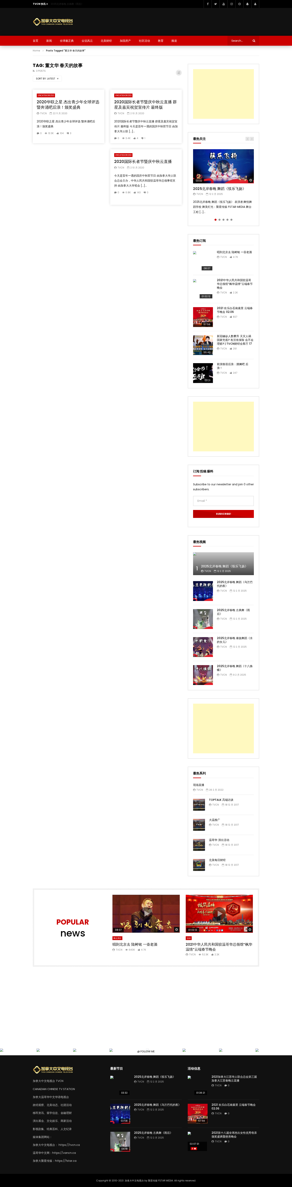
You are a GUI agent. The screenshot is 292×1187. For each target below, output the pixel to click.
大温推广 (214, 820)
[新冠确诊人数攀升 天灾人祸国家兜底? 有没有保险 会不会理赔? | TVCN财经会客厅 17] (203, 345)
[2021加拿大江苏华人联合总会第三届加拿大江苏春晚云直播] (198, 1086)
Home (36, 50)
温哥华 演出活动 (219, 840)
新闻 (49, 41)
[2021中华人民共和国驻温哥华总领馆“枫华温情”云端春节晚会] (203, 289)
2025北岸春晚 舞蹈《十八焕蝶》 (235, 668)
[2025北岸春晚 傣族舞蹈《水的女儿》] (203, 647)
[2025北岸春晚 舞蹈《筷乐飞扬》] (223, 563)
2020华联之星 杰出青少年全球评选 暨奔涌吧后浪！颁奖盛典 (68, 104)
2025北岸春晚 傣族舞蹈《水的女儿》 (235, 640)
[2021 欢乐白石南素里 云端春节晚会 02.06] (203, 317)
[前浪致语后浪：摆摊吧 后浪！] (203, 373)
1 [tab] (216, 220)
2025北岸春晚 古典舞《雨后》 (67, 4)
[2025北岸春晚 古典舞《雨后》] (203, 619)
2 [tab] (219, 220)
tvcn (43, 113)
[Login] (255, 4)
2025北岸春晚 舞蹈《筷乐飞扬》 (219, 188)
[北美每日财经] (199, 865)
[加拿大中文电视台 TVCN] (54, 22)
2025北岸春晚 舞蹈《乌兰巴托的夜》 (235, 584)
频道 (174, 41)
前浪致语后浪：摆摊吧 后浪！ (232, 366)
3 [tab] (223, 220)
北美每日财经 (217, 860)
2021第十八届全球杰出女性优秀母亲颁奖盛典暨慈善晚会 (234, 1135)
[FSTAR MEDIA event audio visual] (111, 1051)
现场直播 (198, 785)
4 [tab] (227, 220)
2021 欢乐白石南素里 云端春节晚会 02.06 (235, 310)
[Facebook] (208, 4)
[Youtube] (223, 4)
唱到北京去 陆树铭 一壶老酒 (234, 252)
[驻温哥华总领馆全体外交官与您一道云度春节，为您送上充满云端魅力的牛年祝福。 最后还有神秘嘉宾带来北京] (2, 1051)
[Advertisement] (187, 21)
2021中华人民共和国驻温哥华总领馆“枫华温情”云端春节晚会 (235, 284)
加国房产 (125, 41)
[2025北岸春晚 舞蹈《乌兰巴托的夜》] (203, 591)
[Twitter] (215, 4)
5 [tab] (231, 220)
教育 (160, 41)
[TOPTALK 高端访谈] (199, 805)
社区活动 (144, 41)
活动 (189, 938)
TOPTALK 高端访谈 (221, 800)
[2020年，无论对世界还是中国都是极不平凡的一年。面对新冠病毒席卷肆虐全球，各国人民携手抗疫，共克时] (39, 1051)
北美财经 (106, 41)
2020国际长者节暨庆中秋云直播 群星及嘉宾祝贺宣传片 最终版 (145, 104)
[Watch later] (239, 4)
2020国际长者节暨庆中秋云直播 (143, 161)
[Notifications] (247, 4)
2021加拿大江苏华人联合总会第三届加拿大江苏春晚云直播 (234, 1079)
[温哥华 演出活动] (199, 845)
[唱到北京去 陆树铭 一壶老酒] (203, 261)
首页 (35, 41)
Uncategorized (46, 95)
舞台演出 (117, 938)
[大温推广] (199, 825)
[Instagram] (231, 4)
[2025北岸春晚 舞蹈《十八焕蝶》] (203, 675)
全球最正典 (67, 41)
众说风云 (87, 41)
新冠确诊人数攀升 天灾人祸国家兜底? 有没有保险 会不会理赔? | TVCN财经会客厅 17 (235, 340)
